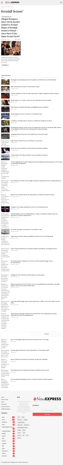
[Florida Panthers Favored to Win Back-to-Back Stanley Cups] (5, 116)
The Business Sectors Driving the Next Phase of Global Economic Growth (30, 370)
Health (4, 433)
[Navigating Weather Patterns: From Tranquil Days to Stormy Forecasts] (5, 136)
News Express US (24, 462)
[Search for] (61, 3)
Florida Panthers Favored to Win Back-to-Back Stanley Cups (26, 114)
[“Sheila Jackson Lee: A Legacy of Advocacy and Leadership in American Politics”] (5, 102)
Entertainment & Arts (6, 16)
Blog (3, 417)
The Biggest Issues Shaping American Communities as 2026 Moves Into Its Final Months (33, 80)
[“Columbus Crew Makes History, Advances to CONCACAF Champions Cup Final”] (5, 123)
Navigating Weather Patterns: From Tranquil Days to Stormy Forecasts (29, 134)
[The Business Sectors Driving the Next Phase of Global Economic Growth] (5, 373)
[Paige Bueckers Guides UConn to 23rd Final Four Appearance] (5, 143)
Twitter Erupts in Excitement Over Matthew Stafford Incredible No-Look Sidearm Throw (34, 248)
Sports (4, 436)
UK (3, 446)
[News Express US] (12, 2)
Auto (3, 448)
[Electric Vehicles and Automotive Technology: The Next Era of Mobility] (5, 363)
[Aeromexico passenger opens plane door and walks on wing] (5, 232)
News (3, 419)
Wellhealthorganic (5, 409)
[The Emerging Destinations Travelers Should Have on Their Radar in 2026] (5, 354)
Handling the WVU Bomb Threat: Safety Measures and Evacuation (27, 275)
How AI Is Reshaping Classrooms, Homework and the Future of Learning (29, 339)
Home (3, 6)
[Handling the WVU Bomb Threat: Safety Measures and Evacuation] (5, 278)
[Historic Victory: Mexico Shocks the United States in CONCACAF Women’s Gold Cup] (5, 199)
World (3, 441)
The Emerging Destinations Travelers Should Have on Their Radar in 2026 (30, 350)
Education (5, 451)
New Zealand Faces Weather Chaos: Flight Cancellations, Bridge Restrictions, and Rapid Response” (36, 180)
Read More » (5, 65)
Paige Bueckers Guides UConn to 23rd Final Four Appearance (26, 140)
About (2, 401)
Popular (46, 334)
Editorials (4, 455)
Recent (16, 334)
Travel (3, 453)
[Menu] (2, 3)
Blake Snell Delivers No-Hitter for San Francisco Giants (25, 86)
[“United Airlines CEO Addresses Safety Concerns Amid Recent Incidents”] (5, 157)
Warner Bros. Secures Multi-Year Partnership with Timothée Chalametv (29, 148)
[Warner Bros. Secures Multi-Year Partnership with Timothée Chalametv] (5, 150)
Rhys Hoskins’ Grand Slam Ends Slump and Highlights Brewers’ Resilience (30, 107)
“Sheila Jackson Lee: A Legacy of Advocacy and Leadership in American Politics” (31, 100)
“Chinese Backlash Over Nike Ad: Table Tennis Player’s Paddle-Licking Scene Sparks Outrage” (35, 93)
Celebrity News (6, 431)
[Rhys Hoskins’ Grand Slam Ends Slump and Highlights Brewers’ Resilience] (5, 109)
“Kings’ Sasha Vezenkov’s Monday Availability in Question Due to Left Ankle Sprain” (32, 236)
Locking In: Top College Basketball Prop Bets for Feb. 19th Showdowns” (29, 207)
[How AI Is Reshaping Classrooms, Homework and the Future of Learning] (5, 344)
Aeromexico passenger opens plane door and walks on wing (26, 229)
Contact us (4, 404)
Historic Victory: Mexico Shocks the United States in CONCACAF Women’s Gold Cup (32, 194)
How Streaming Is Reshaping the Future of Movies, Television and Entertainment (32, 379)
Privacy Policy (4, 399)
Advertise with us (5, 406)
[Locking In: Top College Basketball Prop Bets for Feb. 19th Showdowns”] (5, 209)
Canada (4, 443)
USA (3, 438)
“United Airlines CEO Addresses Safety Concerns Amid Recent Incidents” (29, 155)
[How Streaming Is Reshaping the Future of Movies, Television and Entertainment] (5, 383)
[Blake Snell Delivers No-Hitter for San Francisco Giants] (5, 89)
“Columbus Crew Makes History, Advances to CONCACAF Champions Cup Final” (31, 120)
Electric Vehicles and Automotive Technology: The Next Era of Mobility (29, 359)
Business (4, 422)
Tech (3, 424)
